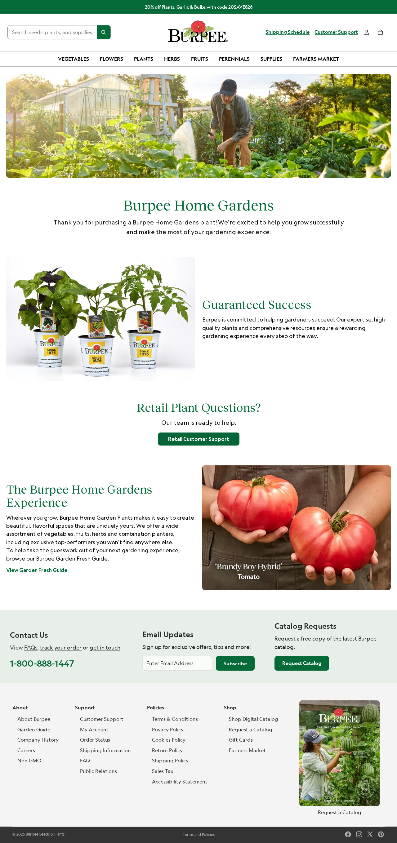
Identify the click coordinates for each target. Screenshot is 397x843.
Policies (155, 707)
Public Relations (98, 771)
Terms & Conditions (175, 719)
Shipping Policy (170, 760)
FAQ (85, 760)
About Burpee (33, 719)
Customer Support (336, 32)
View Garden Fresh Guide (36, 570)
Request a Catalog (250, 729)
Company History (38, 740)
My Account (94, 729)
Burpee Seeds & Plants (45, 834)
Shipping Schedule (287, 32)
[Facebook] (348, 834)
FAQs (31, 647)
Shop (230, 707)
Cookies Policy (168, 740)
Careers (26, 750)
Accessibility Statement (179, 782)
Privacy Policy (168, 729)
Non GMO (29, 760)
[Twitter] (370, 834)
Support (85, 707)
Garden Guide (33, 729)
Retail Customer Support (198, 439)
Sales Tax (162, 771)
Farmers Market (247, 750)
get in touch (105, 647)
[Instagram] (359, 834)
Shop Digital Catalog (253, 719)
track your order (61, 647)
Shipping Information (105, 750)
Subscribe (235, 663)
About (20, 707)
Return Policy (167, 750)
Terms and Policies (199, 834)
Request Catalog (301, 663)
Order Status (95, 740)
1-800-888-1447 (42, 663)
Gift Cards (241, 740)
